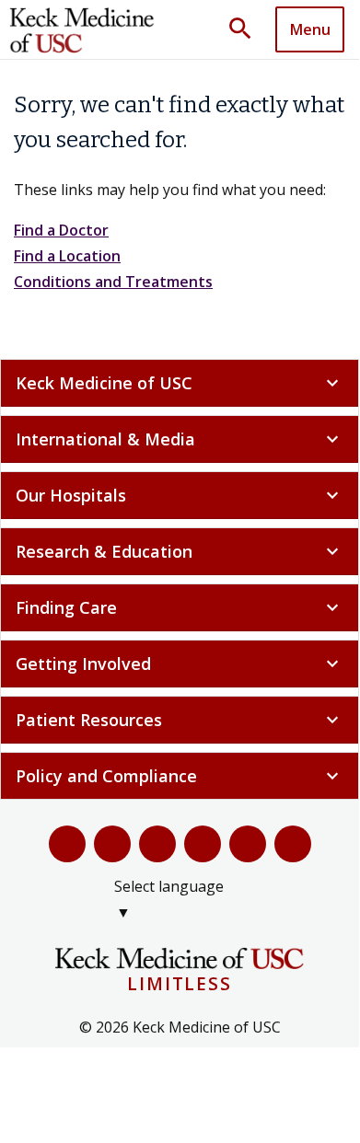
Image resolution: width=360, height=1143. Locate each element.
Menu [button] (310, 29)
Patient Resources (179, 719)
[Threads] (293, 844)
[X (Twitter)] (112, 844)
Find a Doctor (61, 230)
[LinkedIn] (202, 844)
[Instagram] (248, 844)
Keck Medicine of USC (179, 383)
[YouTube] (157, 844)
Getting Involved (179, 663)
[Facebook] (67, 844)
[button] (247, 29)
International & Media (179, 439)
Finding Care (179, 607)
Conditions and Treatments (113, 281)
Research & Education (179, 551)
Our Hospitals (179, 495)
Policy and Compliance (179, 776)
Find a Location (67, 256)
